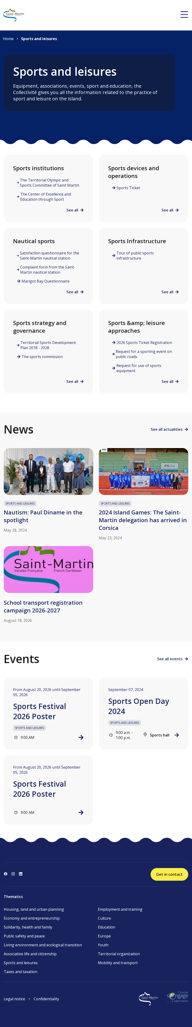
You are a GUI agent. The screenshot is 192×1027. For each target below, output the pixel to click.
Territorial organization (119, 953)
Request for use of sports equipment (138, 368)
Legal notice (14, 998)
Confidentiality (46, 998)
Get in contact (169, 874)
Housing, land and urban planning (34, 909)
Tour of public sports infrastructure (135, 255)
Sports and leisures (39, 38)
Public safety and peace (24, 936)
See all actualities (167, 429)
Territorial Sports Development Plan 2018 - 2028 (48, 345)
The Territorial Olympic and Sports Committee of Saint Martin (49, 182)
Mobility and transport (118, 962)
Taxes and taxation (20, 971)
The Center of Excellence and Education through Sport (45, 197)
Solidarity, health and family (28, 927)
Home (8, 38)
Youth (103, 945)
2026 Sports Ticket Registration (144, 342)
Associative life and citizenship (30, 953)
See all (72, 210)
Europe (104, 936)
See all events (170, 658)
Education (106, 927)
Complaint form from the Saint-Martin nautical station (47, 269)
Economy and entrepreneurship (32, 918)
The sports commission (42, 356)
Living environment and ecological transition (43, 945)
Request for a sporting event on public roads (144, 354)
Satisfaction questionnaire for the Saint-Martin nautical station (49, 255)
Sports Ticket (128, 187)
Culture (104, 918)
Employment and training (120, 909)
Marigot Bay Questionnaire (46, 281)
